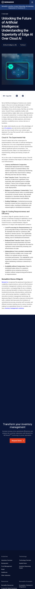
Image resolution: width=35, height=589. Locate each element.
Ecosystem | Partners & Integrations (25, 586)
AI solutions (8, 128)
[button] (32, 2)
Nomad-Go (5, 282)
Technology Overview (25, 560)
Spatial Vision (23, 563)
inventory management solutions (14, 308)
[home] (7, 2)
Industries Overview (6, 560)
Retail (2, 569)
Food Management (6, 566)
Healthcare (4, 572)
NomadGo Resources (7, 585)
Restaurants (4, 563)
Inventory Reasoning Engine (25, 567)
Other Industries (5, 575)
